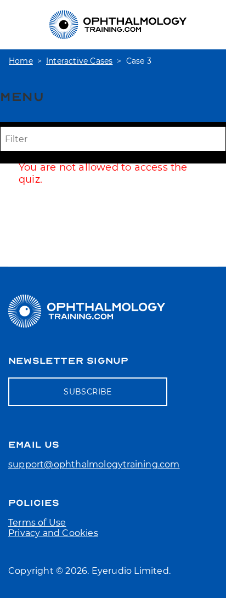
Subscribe (88, 392)
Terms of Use (37, 522)
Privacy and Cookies (53, 533)
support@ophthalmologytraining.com (94, 464)
